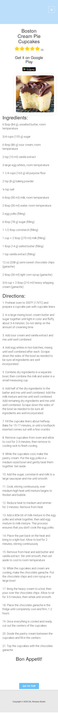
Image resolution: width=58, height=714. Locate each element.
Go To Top (29, 686)
